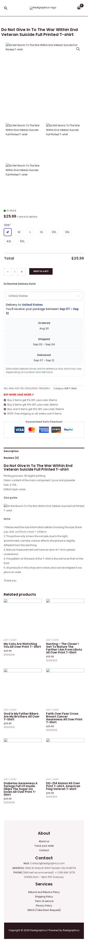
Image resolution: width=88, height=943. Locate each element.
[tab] (44, 451)
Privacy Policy (44, 905)
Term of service (44, 901)
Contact (44, 850)
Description (11, 451)
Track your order (44, 845)
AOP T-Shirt (70, 388)
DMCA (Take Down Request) (44, 910)
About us (44, 841)
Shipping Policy (44, 896)
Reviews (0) (11, 458)
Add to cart (41, 271)
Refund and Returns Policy (44, 892)
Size (7, 225)
